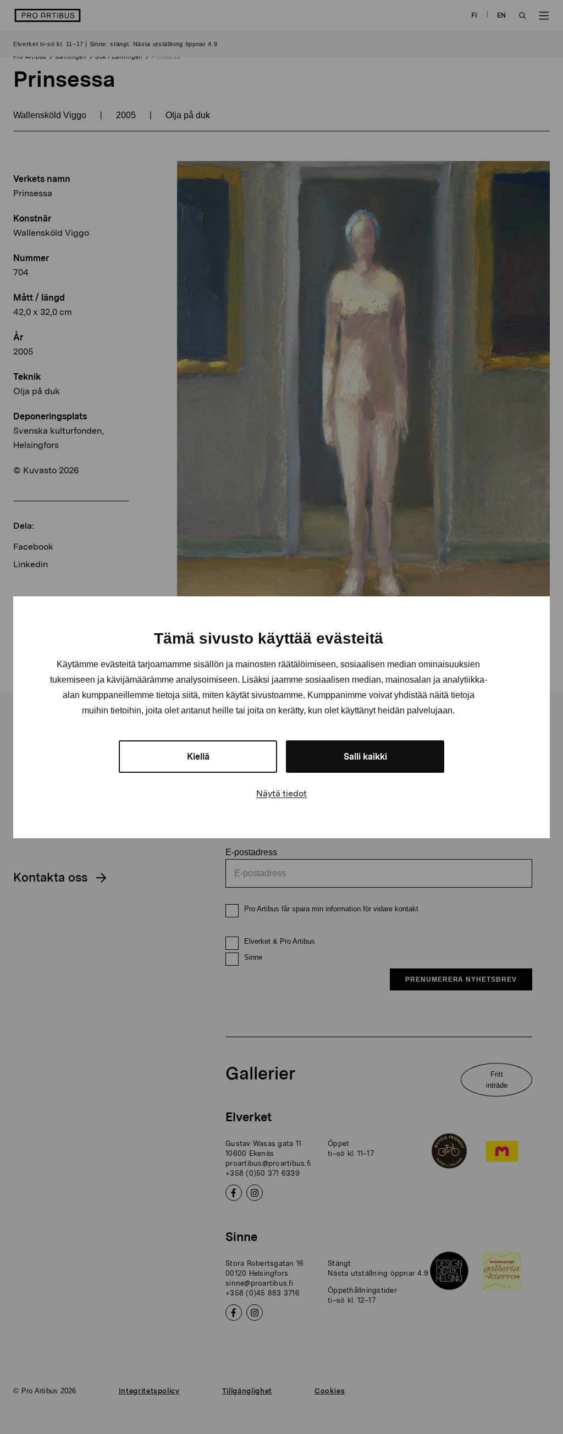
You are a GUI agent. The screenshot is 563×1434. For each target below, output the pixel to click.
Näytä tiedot (281, 793)
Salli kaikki (365, 756)
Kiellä (198, 756)
